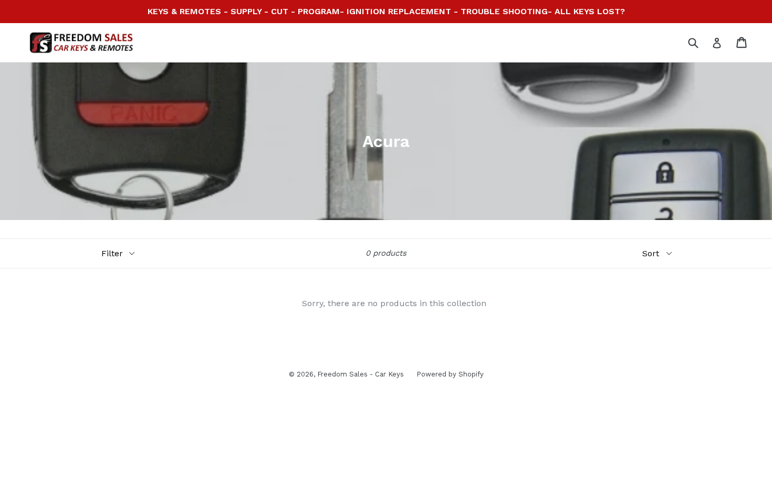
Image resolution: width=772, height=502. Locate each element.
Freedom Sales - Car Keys (361, 374)
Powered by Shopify (450, 374)
